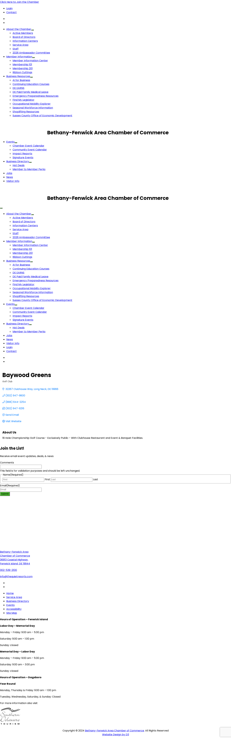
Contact (11, 12)
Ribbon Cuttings (22, 72)
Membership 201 (23, 68)
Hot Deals (19, 165)
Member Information (19, 56)
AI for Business (21, 80)
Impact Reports (22, 153)
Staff (16, 49)
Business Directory (17, 161)
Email (10, 485)
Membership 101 (22, 64)
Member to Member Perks (29, 169)
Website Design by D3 (115, 734)
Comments (7, 462)
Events (10, 142)
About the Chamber (18, 29)
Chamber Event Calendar (28, 146)
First (47, 479)
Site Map (11, 613)
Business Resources (18, 76)
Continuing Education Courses (31, 84)
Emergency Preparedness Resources (35, 96)
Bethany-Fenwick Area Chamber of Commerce (114, 730)
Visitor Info (12, 181)
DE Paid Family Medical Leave (30, 92)
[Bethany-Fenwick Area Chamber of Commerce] (23, 132)
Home (10, 593)
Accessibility (14, 609)
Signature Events (23, 157)
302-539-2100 (8, 570)
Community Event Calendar (30, 149)
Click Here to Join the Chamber (19, 2)
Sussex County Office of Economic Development (42, 115)
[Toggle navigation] (1, 208)
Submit (5, 493)
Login (9, 8)
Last (95, 479)
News (9, 177)
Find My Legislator (23, 100)
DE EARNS (18, 88)
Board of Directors (24, 37)
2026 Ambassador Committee (31, 53)
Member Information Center (30, 60)
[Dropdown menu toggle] (33, 57)
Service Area (20, 45)
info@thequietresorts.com (16, 576)
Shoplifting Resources (26, 111)
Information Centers (25, 41)
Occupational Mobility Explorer (32, 104)
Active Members (23, 33)
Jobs (9, 173)
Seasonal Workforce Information (33, 107)
